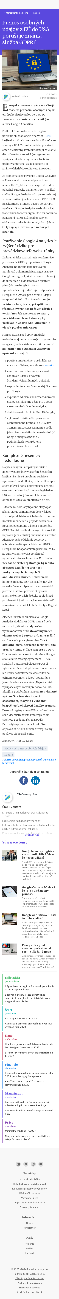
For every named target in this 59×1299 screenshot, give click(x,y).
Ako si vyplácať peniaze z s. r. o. (21, 1018)
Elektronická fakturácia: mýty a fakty (21, 821)
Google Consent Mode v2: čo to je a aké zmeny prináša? (39, 891)
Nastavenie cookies (29, 1287)
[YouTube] (40, 1164)
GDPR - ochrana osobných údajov (25, 748)
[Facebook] (25, 1164)
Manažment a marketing (17, 13)
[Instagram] (33, 1164)
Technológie (36, 13)
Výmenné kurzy (29, 1198)
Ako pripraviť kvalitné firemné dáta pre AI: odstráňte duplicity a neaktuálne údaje (27, 1104)
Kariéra (29, 1248)
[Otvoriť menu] (4, 4)
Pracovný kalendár (29, 1207)
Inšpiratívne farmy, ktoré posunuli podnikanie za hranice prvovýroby (29, 988)
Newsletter (30, 1227)
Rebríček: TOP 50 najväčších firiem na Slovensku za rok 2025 (25, 1083)
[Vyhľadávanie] (55, 4)
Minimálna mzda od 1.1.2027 (20, 1131)
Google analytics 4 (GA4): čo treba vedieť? (39, 916)
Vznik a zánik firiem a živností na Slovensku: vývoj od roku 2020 (28, 1025)
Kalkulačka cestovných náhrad (29, 1184)
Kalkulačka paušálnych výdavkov (29, 1188)
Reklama (29, 1243)
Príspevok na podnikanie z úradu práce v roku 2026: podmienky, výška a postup (29, 1075)
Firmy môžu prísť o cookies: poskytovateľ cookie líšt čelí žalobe (36, 948)
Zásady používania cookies (29, 1278)
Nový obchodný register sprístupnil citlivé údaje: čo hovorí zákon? (38, 854)
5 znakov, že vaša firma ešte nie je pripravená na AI (29, 1112)
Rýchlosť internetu (29, 1193)
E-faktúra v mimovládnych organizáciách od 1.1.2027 (29, 1054)
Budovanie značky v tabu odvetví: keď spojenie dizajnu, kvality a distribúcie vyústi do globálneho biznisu (28, 998)
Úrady (29, 1223)
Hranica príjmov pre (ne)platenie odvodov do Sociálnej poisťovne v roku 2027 (29, 1046)
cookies (50, 365)
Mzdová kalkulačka (30, 1179)
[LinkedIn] (18, 1164)
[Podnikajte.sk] (29, 4)
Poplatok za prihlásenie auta (29, 1202)
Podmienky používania (29, 1283)
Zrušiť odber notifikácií (29, 1292)
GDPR (47, 135)
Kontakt (29, 1253)
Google (8, 754)
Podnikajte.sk (21, 1273)
